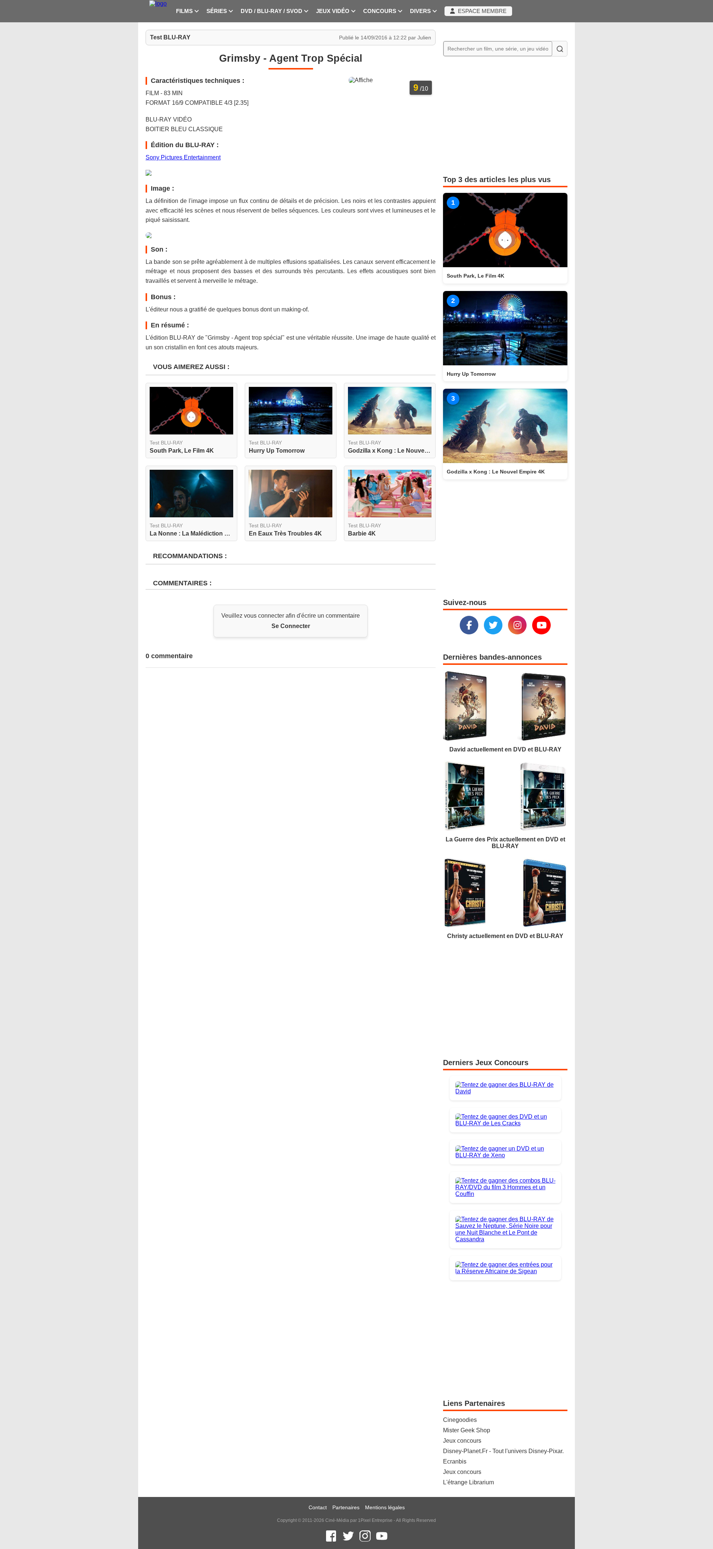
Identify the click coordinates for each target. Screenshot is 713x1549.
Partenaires (345, 1507)
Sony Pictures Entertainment (183, 157)
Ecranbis (454, 1461)
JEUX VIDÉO (333, 11)
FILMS (185, 11)
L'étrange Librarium (468, 1482)
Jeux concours (462, 1441)
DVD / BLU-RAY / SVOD (272, 11)
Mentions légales (385, 1507)
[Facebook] (469, 625)
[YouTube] (541, 625)
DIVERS (421, 11)
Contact (318, 1507)
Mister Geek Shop (466, 1430)
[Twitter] (493, 625)
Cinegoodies (460, 1420)
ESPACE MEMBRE (481, 11)
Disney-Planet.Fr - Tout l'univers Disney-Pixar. (503, 1451)
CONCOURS (380, 11)
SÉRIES (217, 11)
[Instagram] (517, 625)
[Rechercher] (559, 48)
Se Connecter (290, 626)
